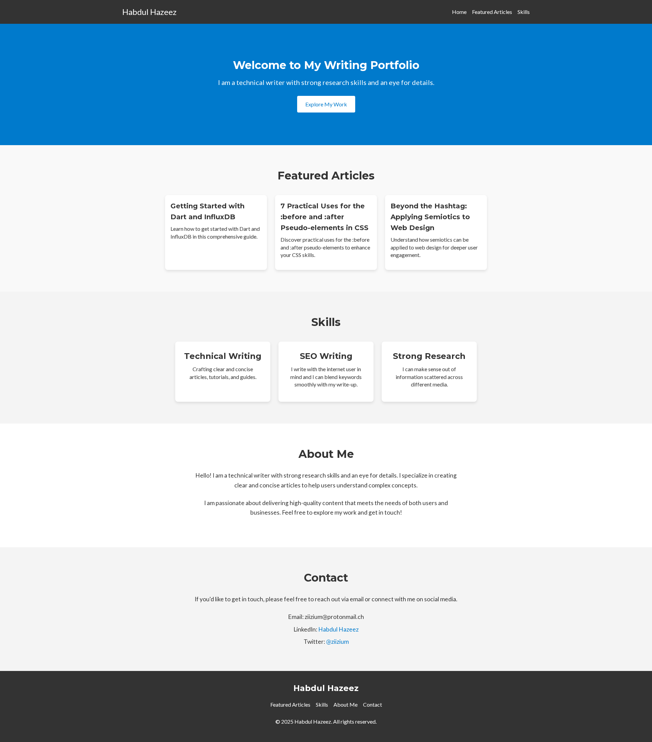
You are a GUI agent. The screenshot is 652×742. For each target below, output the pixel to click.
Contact (372, 704)
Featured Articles (492, 11)
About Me (345, 704)
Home (459, 11)
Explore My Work (326, 104)
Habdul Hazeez (149, 12)
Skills (524, 11)
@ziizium (337, 641)
